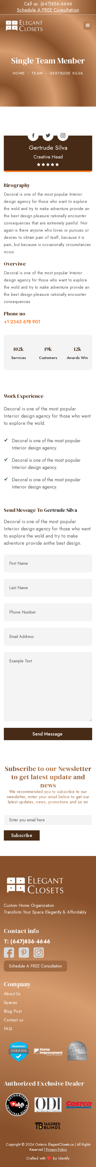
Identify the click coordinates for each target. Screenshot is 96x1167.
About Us (12, 994)
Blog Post (13, 1011)
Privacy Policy (56, 1149)
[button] (87, 25)
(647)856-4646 (56, 4)
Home (19, 73)
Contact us (13, 1020)
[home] (31, 25)
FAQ (8, 1029)
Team (37, 73)
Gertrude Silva (48, 148)
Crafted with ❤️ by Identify (48, 1158)
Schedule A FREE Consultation (48, 10)
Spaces (10, 1003)
